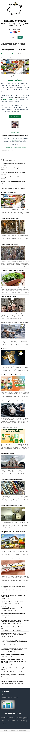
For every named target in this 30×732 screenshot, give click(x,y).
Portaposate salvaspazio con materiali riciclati (12, 479)
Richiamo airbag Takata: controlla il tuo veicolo (12, 401)
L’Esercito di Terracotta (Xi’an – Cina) (10, 244)
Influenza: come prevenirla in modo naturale (11, 559)
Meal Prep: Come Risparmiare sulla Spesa (11, 177)
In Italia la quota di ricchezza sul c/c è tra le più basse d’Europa (14, 668)
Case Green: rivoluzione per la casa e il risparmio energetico (13, 532)
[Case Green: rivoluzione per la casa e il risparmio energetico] (13, 541)
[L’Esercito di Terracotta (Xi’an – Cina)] (13, 253)
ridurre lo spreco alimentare (11, 99)
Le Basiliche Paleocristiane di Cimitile (10, 218)
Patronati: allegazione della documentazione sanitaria (14, 590)
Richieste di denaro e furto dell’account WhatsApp (13, 654)
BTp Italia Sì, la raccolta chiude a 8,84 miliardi (12, 681)
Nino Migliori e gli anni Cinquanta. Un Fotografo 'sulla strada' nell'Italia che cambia (13, 607)
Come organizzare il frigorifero (14, 49)
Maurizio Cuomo (6, 53)
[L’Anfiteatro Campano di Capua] (13, 305)
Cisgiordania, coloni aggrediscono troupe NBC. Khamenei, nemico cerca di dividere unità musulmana (15, 621)
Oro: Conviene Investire (6, 349)
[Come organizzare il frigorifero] (15, 60)
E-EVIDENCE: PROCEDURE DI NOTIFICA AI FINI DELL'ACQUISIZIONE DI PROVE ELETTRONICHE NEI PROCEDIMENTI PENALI (14, 661)
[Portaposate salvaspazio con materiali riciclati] (13, 488)
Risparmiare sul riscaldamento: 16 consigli (11, 505)
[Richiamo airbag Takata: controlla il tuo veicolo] (13, 410)
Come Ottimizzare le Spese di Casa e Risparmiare (13, 172)
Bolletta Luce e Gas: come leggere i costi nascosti (13, 181)
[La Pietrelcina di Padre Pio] (13, 462)
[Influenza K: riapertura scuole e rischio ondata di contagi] (13, 331)
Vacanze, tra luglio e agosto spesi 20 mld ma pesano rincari (14, 627)
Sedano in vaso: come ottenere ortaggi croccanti (12, 270)
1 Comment (14, 57)
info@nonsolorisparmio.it (10, 694)
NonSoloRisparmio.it (15, 20)
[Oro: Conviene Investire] (13, 357)
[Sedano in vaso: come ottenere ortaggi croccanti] (13, 279)
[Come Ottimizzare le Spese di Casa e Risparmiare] (13, 383)
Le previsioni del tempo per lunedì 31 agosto (12, 601)
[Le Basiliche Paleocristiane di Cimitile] (13, 227)
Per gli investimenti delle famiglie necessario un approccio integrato (12, 675)
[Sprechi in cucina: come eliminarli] (13, 436)
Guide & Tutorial (17, 53)
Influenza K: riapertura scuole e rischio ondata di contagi (14, 322)
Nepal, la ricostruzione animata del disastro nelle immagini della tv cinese (13, 614)
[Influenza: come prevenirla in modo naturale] (13, 567)
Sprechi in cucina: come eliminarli (9, 427)
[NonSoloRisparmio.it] (15, 2)
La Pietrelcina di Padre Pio (7, 453)
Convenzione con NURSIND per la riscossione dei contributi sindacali (13, 596)
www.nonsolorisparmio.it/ (8, 150)
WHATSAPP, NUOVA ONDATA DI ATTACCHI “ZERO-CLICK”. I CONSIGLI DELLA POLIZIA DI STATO (13, 634)
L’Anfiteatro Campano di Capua (8, 296)
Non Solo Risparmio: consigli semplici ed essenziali (13, 168)
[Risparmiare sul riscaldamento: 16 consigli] (13, 514)
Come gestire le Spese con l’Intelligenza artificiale (13, 163)
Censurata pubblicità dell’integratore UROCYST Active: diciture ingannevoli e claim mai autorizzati (14, 648)
